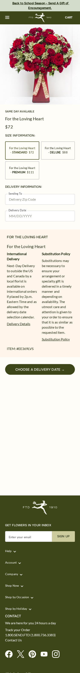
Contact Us (13, 640)
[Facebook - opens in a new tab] (10, 654)
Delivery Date (17, 210)
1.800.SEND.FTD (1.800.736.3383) (30, 635)
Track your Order (17, 630)
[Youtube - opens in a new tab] (45, 654)
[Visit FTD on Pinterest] (34, 654)
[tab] (40, 64)
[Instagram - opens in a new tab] (57, 654)
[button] (7, 17)
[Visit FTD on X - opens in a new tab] (22, 654)
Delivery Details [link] (18, 324)
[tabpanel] (40, 64)
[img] (40, 64)
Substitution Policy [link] (56, 339)
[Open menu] (7, 17)
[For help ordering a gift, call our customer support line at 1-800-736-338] (40, 17)
